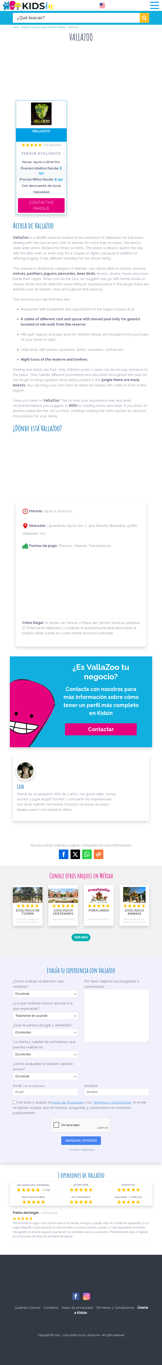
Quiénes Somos (27, 1307)
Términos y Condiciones (112, 1102)
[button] (154, 5)
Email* (28, 1086)
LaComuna (93, 1335)
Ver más (81, 937)
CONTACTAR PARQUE (41, 205)
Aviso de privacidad (77, 1307)
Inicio (16, 27)
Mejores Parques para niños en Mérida (43, 27)
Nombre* (91, 1086)
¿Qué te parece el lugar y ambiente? (42, 1025)
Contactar (101, 729)
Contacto (50, 1307)
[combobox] (76, 18)
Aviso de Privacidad (67, 1102)
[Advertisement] (85, 57)
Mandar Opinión (81, 1141)
